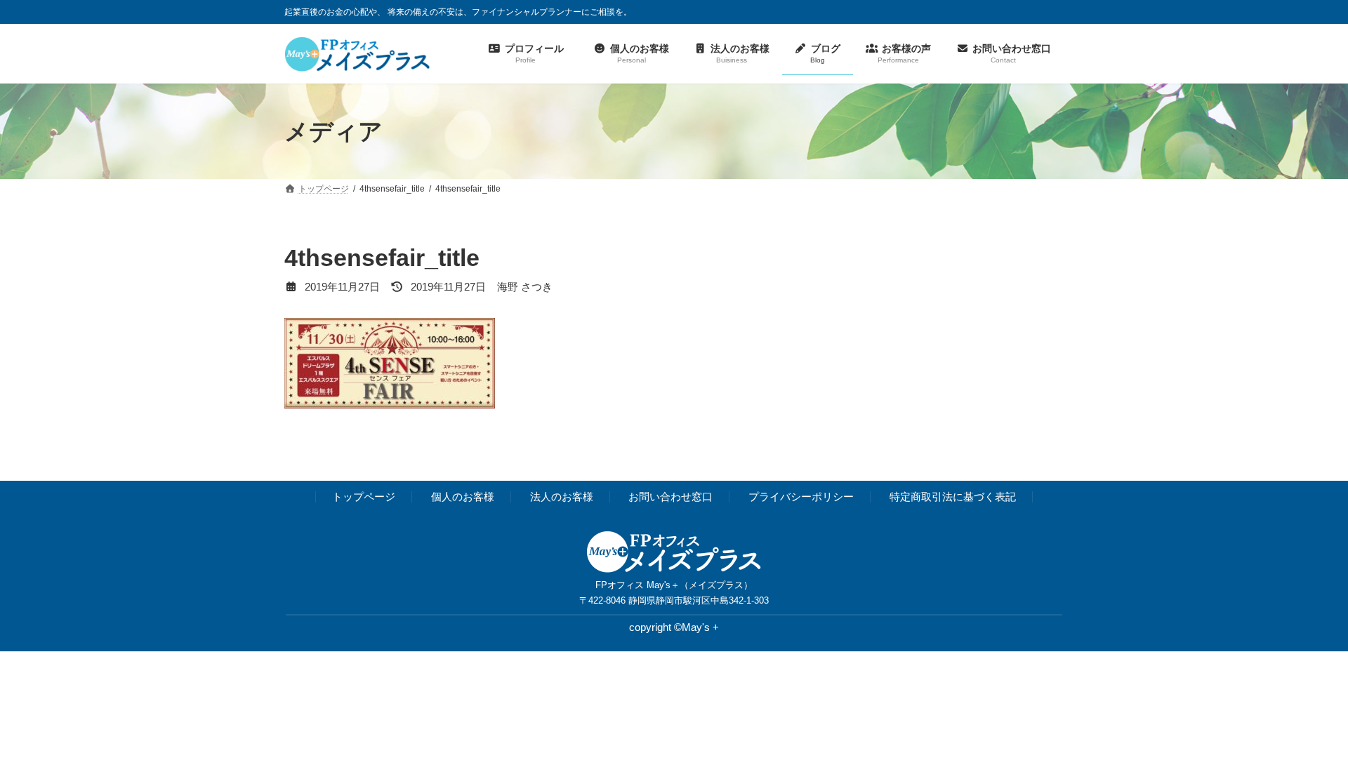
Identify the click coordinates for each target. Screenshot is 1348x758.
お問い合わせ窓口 (670, 497)
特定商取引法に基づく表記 (953, 497)
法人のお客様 (561, 497)
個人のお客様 (462, 497)
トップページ (363, 497)
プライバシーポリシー (801, 497)
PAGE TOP (1305, 722)
